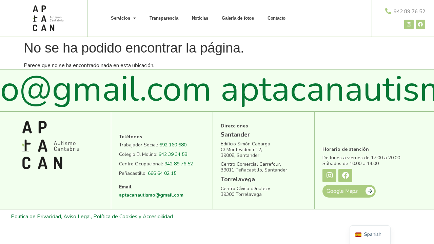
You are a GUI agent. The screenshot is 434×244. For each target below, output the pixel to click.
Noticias (200, 18)
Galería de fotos (238, 18)
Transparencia (164, 18)
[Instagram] (409, 24)
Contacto (276, 18)
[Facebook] (420, 24)
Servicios (120, 18)
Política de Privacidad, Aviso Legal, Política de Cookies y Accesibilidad (92, 216)
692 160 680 (172, 145)
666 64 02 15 (162, 173)
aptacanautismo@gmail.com (151, 195)
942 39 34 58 (173, 154)
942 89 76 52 (178, 164)
